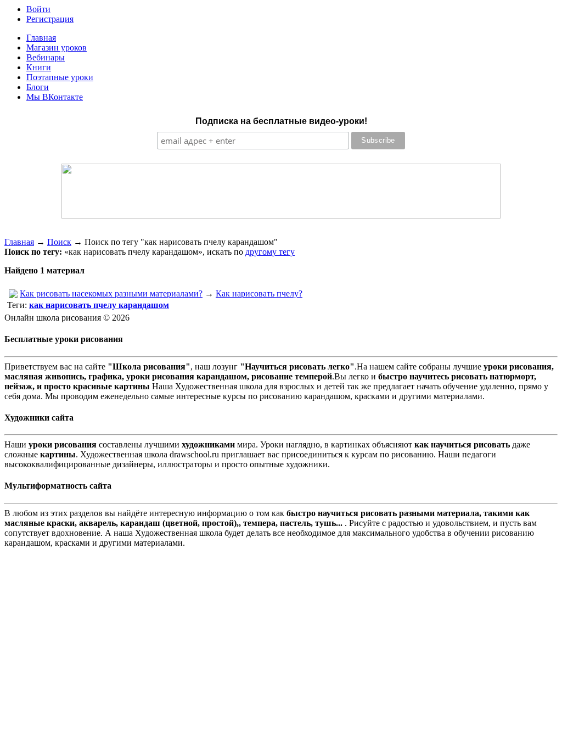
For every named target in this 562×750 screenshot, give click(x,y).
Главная (19, 242)
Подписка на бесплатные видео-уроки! (281, 121)
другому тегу (270, 251)
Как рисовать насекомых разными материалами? (111, 293)
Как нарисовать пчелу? (259, 293)
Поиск (59, 242)
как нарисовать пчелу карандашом (99, 305)
